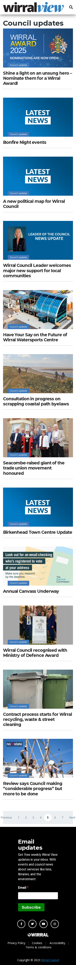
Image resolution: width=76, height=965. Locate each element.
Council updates (18, 65)
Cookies (37, 943)
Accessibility (57, 943)
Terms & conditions (38, 947)
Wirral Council (50, 960)
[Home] (33, 7)
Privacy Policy (16, 943)
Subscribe (31, 907)
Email (22, 888)
